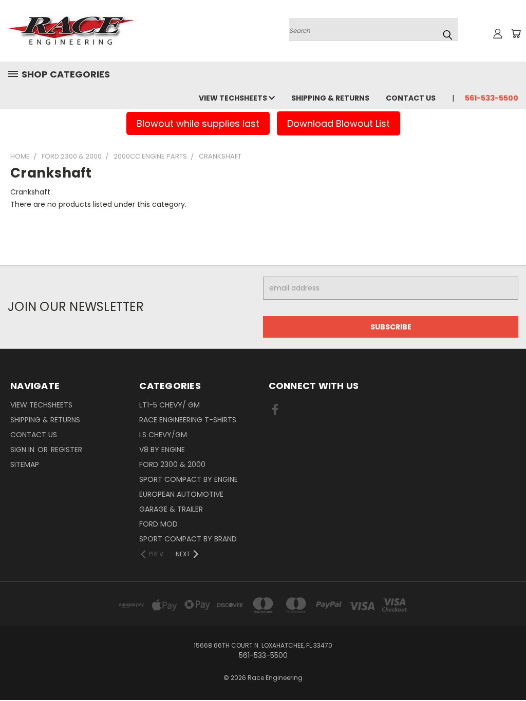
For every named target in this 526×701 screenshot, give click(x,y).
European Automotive (181, 494)
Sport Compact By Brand (188, 539)
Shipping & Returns (330, 98)
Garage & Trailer (171, 509)
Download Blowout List (338, 123)
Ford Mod (158, 524)
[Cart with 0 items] (516, 33)
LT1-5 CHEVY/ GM (169, 405)
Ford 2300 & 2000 (172, 464)
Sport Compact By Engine (188, 479)
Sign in (23, 449)
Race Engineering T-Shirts (187, 420)
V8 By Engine (162, 449)
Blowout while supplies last (198, 123)
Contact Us (411, 98)
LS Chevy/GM (163, 435)
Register (66, 449)
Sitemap (24, 464)
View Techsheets (234, 98)
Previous (510, 668)
